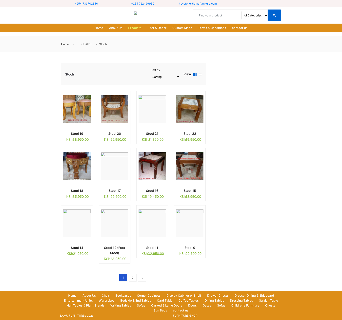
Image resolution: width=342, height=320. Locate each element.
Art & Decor (158, 28)
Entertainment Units (78, 300)
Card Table (165, 300)
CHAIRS (86, 44)
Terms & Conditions (212, 28)
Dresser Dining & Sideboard (254, 295)
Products (134, 28)
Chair (105, 295)
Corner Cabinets (149, 295)
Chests (270, 305)
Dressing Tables (241, 300)
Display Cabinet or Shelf (183, 295)
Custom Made (182, 28)
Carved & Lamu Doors (166, 305)
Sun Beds (160, 310)
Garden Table (268, 300)
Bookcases (123, 295)
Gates (207, 305)
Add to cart (74, 133)
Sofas (141, 305)
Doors (192, 305)
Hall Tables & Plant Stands (85, 305)
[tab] (195, 75)
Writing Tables (120, 305)
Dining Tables (214, 300)
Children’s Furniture (245, 305)
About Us (115, 28)
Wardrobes (106, 300)
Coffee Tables (189, 300)
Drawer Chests (218, 295)
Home (99, 28)
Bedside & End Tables (135, 300)
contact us (239, 28)
